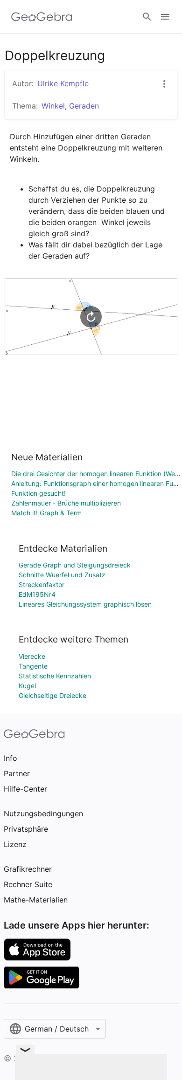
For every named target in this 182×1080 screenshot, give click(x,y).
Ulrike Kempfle (63, 83)
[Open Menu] (165, 16)
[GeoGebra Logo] (41, 16)
